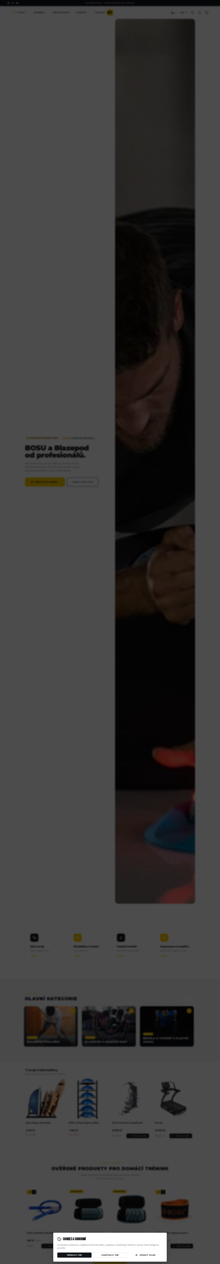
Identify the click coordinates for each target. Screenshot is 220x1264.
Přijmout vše (74, 1255)
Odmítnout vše (110, 1255)
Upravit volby (148, 1255)
